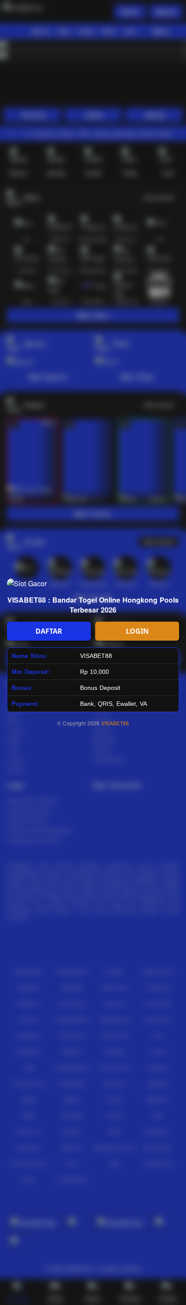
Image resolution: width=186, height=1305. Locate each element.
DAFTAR (48, 631)
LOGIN (137, 631)
